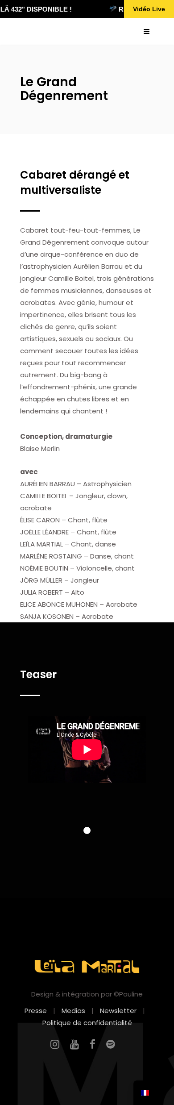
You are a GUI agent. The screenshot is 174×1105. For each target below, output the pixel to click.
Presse (36, 1010)
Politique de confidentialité (87, 1022)
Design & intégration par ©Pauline (87, 994)
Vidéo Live (149, 9)
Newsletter (118, 1010)
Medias (73, 1010)
